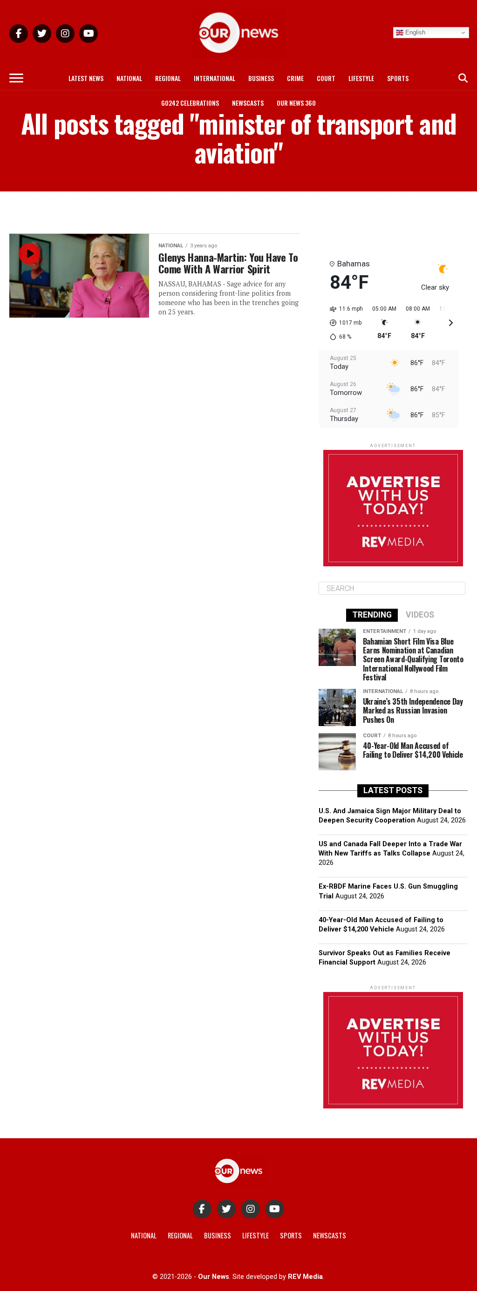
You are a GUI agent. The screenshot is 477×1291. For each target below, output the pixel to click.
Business (261, 78)
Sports (398, 78)
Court (326, 78)
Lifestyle (361, 78)
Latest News (85, 78)
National (129, 78)
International (214, 78)
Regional (168, 78)
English (414, 32)
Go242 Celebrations (190, 103)
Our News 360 (296, 103)
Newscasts (248, 103)
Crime (295, 78)
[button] (343, 322)
